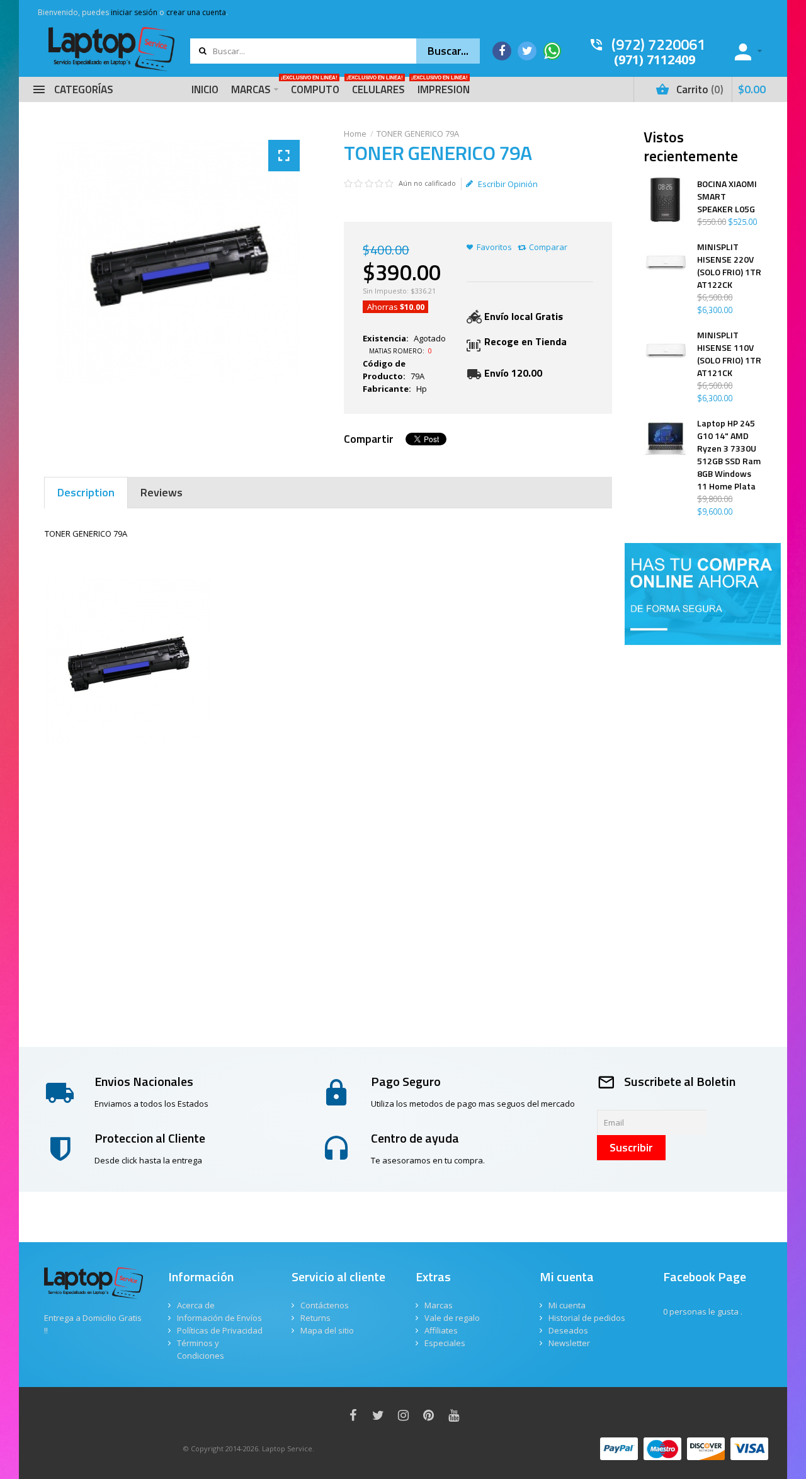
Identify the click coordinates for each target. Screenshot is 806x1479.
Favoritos (494, 247)
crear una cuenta (196, 12)
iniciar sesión (134, 12)
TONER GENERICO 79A (418, 133)
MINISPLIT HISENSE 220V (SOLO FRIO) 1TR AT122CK (729, 266)
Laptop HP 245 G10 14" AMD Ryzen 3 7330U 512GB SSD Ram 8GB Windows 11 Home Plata (729, 455)
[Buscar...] (448, 51)
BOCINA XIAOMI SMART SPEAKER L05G (727, 196)
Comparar (548, 247)
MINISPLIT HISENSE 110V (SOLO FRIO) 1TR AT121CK (729, 354)
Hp (421, 388)
